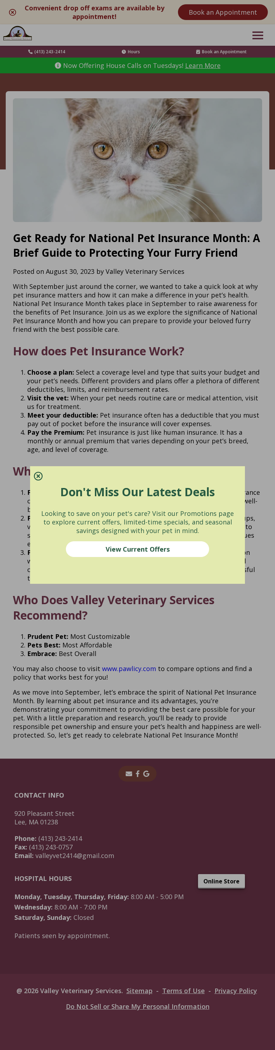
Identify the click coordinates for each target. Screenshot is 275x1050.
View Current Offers (138, 549)
